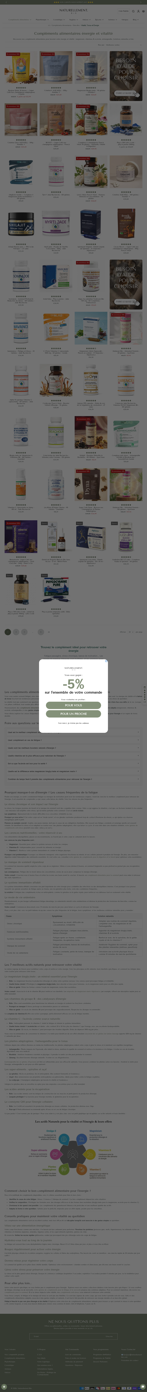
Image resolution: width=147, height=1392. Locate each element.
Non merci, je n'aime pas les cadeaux (73, 723)
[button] (143, 1387)
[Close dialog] (106, 661)
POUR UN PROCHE (73, 713)
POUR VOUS (73, 705)
